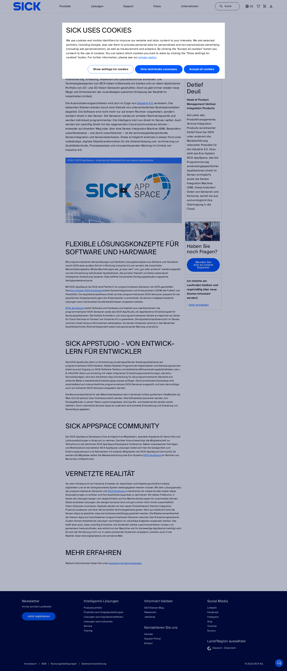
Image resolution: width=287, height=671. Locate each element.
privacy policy (147, 57)
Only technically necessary (159, 69)
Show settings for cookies (110, 69)
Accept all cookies (201, 69)
